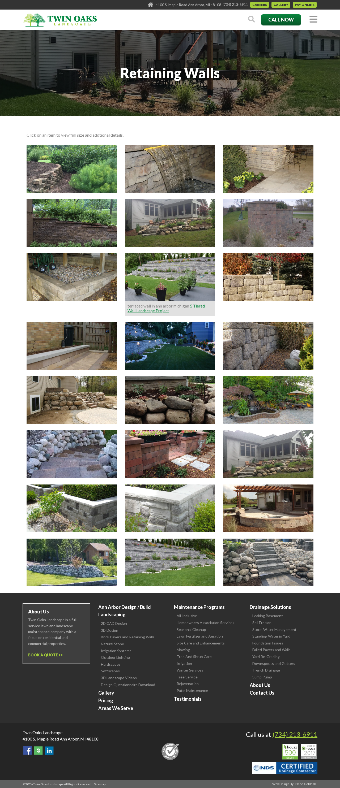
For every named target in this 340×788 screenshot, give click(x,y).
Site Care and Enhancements (201, 643)
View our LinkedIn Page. (49, 750)
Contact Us (262, 693)
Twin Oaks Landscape (42, 732)
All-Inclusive (187, 615)
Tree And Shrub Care (194, 656)
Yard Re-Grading (266, 656)
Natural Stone (112, 644)
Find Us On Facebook (27, 750)
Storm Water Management (274, 629)
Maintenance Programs (199, 607)
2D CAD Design (114, 623)
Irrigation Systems (116, 650)
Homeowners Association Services (205, 622)
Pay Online (304, 5)
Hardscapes (111, 664)
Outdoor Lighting (115, 657)
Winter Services (190, 670)
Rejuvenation (188, 683)
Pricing (105, 700)
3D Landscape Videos (119, 678)
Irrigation (184, 663)
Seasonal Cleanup (191, 629)
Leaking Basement (267, 615)
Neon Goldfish (305, 784)
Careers (259, 5)
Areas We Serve (115, 708)
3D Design (109, 630)
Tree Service (187, 677)
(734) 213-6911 (235, 4)
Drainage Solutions (270, 607)
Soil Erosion (261, 622)
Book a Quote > (44, 655)
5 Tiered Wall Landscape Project (166, 308)
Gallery (281, 5)
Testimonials (188, 699)
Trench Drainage (266, 670)
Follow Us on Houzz (38, 750)
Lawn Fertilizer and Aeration (200, 636)
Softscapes (110, 671)
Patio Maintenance (192, 690)
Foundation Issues (267, 643)
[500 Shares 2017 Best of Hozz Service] (299, 752)
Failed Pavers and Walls (271, 649)
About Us (260, 685)
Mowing (183, 649)
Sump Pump (262, 677)
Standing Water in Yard (271, 636)
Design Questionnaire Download (128, 684)
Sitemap (99, 784)
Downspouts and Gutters (273, 663)
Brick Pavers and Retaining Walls (128, 637)
